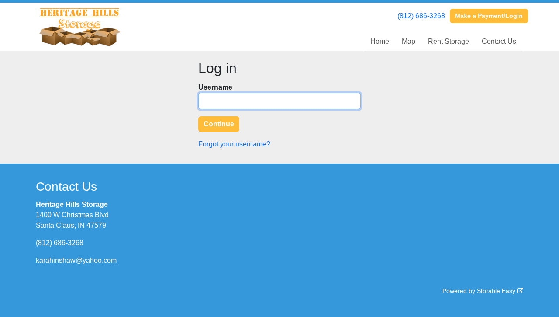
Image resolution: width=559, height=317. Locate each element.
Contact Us (499, 41)
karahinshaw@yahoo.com (76, 260)
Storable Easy (497, 290)
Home (379, 41)
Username (215, 87)
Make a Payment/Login (489, 15)
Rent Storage (448, 41)
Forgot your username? (234, 144)
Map (408, 41)
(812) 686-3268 (421, 16)
